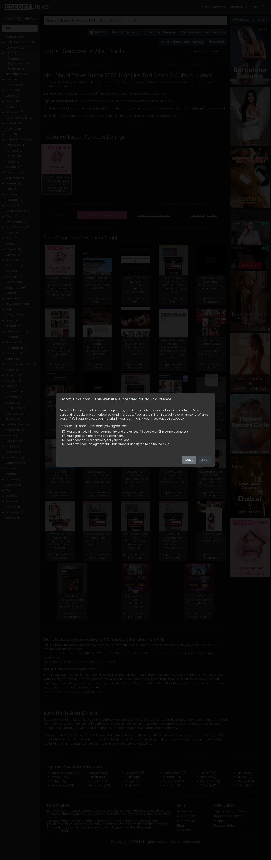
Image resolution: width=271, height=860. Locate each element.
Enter (204, 459)
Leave (189, 459)
